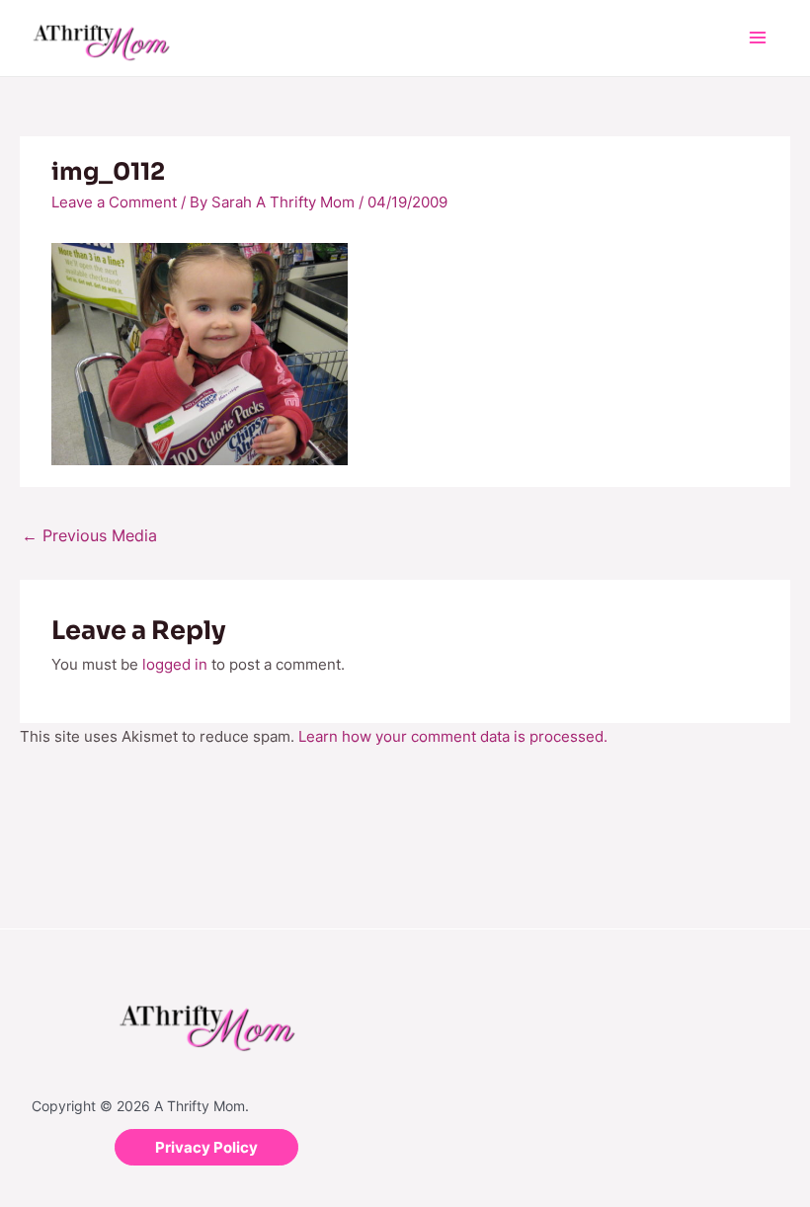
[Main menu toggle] (758, 38)
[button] (206, 1147)
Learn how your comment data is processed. (453, 736)
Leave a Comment (114, 202)
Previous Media (89, 535)
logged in (174, 664)
